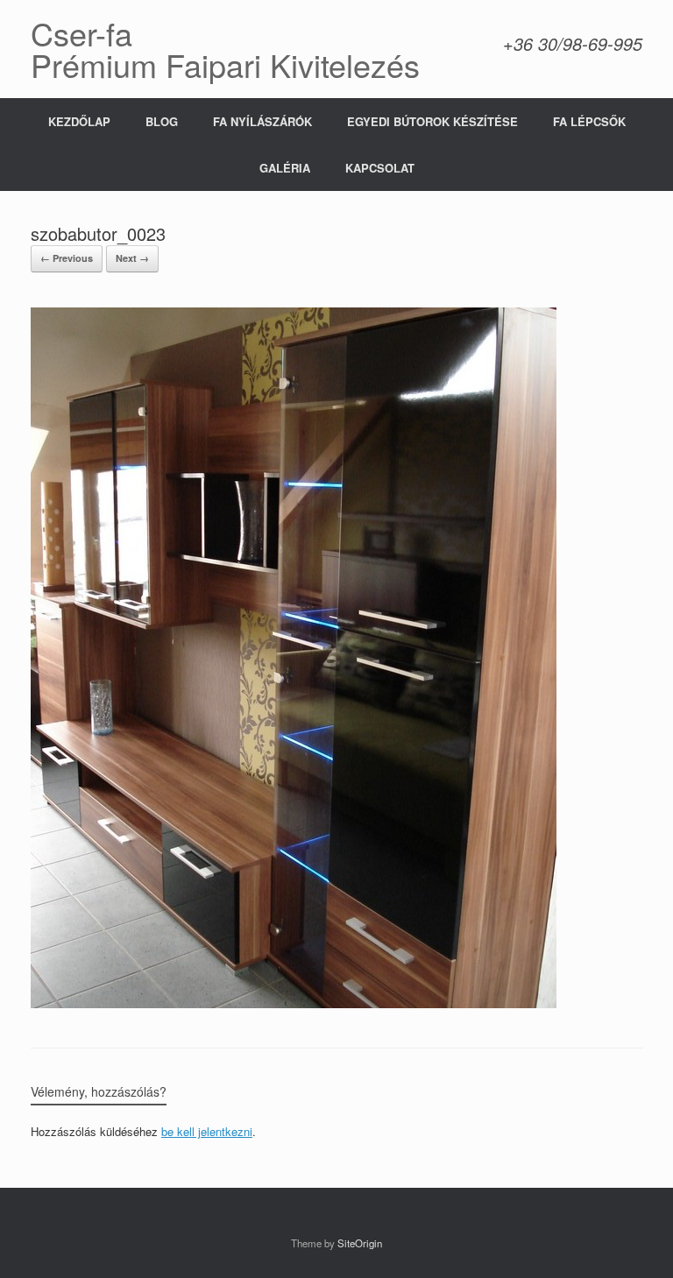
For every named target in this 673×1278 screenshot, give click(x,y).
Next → (132, 258)
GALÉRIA (284, 167)
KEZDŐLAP (79, 121)
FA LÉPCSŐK (589, 121)
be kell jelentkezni (206, 1131)
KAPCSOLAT (379, 167)
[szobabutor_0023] (293, 1003)
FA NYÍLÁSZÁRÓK (262, 121)
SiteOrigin (359, 1243)
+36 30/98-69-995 (572, 43)
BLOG (161, 121)
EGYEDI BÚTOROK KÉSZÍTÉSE (432, 121)
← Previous (66, 258)
